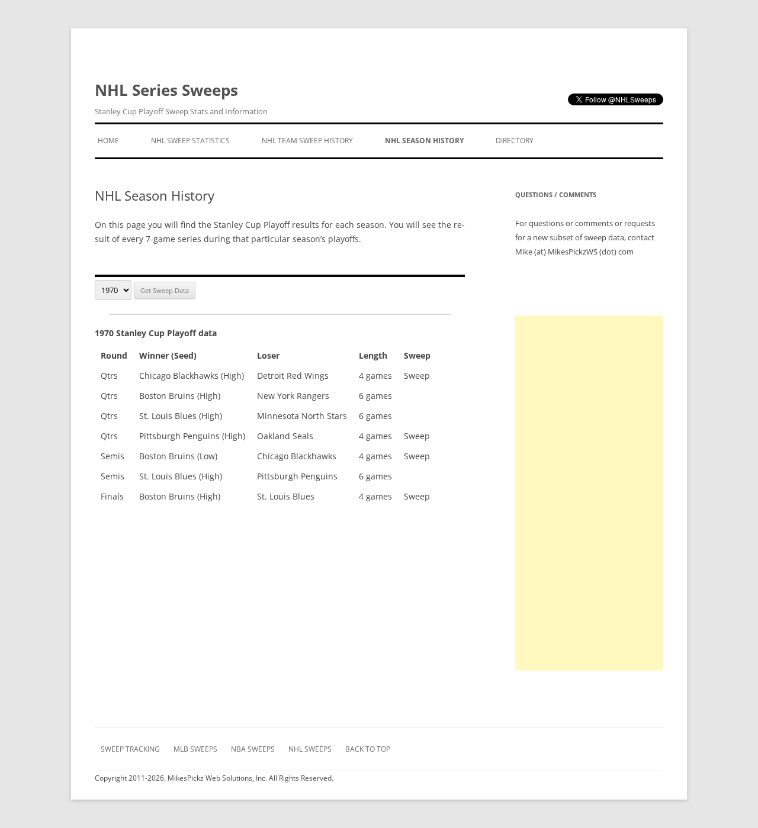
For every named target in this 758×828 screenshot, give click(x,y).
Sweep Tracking (130, 749)
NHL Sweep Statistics (190, 141)
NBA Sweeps (253, 749)
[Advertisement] (589, 493)
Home (108, 141)
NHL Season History (424, 141)
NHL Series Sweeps (181, 98)
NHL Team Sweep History (307, 141)
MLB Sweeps (195, 749)
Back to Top (367, 749)
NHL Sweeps (310, 749)
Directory (515, 141)
